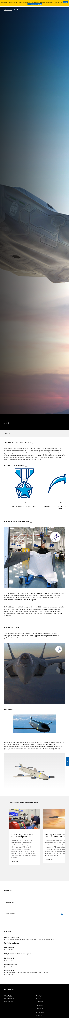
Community (39, 1002)
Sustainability (40, 1012)
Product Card (10, 903)
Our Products (8, 1002)
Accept (65, 2)
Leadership (39, 1005)
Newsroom (39, 1009)
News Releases (10, 913)
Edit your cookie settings (35, 4)
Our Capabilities (9, 998)
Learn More (14, 862)
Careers (38, 998)
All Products (8, 10)
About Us (39, 1016)
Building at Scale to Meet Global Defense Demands (56, 835)
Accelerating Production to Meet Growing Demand (22, 835)
